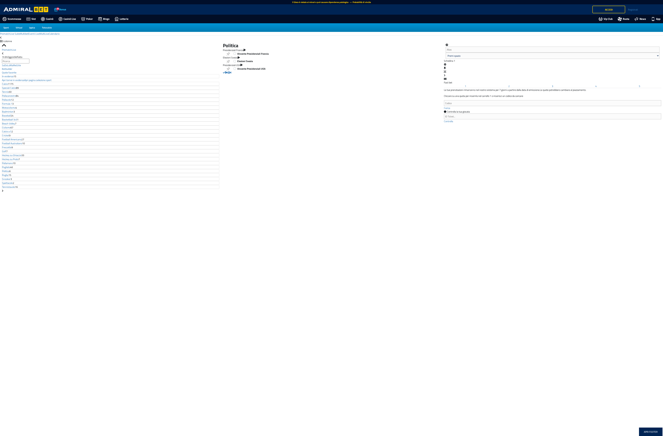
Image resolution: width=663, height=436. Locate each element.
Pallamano (7, 163)
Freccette (7, 147)
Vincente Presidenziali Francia (253, 53)
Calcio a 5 (7, 131)
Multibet (24, 34)
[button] (224, 72)
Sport (6, 27)
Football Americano (11, 139)
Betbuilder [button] (7, 69)
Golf (4, 151)
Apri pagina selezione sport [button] (37, 80)
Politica (5, 171)
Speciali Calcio (9, 88)
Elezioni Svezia (245, 61)
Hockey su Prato (10, 159)
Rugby (5, 175)
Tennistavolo (8, 187)
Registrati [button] (633, 9)
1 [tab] (465, 86)
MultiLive (44, 34)
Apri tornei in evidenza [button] (13, 80)
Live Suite (15, 34)
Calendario (54, 34)
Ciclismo (6, 127)
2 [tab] (509, 86)
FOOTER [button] (653, 432)
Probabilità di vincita (362, 2)
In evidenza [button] (7, 76)
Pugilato (6, 167)
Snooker (6, 179)
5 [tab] (639, 86)
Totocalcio (47, 27)
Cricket (5, 135)
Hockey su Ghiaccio (11, 155)
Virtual (19, 27)
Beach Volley (8, 123)
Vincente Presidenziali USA (251, 68)
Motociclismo (9, 107)
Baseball (6, 115)
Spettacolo (7, 183)
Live (14, 50)
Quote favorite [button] (9, 72)
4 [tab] (596, 86)
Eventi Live (34, 34)
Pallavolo (6, 100)
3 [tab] (552, 86)
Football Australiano (12, 143)
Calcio (5, 84)
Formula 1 (7, 103)
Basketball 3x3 (9, 119)
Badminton (7, 111)
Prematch (5, 34)
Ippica (32, 27)
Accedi (609, 9)
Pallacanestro (9, 96)
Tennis (5, 92)
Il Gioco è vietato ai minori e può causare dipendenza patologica (320, 2)
